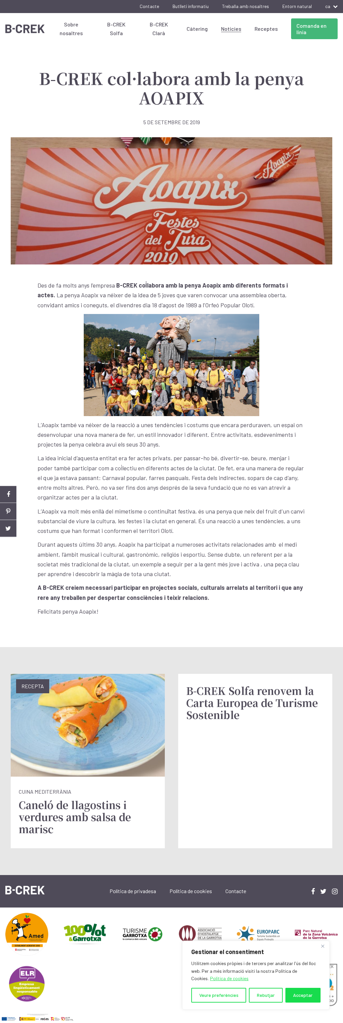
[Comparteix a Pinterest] (8, 511)
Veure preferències (218, 995)
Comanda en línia (311, 28)
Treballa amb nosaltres (245, 6)
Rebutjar (266, 995)
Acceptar (303, 995)
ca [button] (327, 6)
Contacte (149, 6)
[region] (256, 975)
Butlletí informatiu (191, 6)
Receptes (266, 28)
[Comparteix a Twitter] (8, 528)
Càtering (197, 28)
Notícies (231, 28)
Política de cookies (229, 978)
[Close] (323, 946)
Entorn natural (297, 6)
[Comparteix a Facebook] (8, 494)
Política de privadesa (133, 891)
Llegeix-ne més (88, 761)
